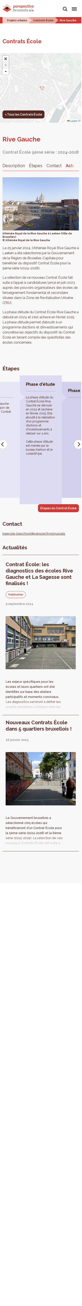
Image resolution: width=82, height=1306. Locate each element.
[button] (41, 88)
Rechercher (65, 6)
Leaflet (73, 120)
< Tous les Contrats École (23, 114)
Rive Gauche (68, 20)
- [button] (5, 71)
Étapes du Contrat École (58, 508)
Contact (54, 165)
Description (14, 165)
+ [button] (5, 65)
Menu (73, 6)
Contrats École (43, 20)
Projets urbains (17, 20)
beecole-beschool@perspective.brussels (34, 534)
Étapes (35, 165)
